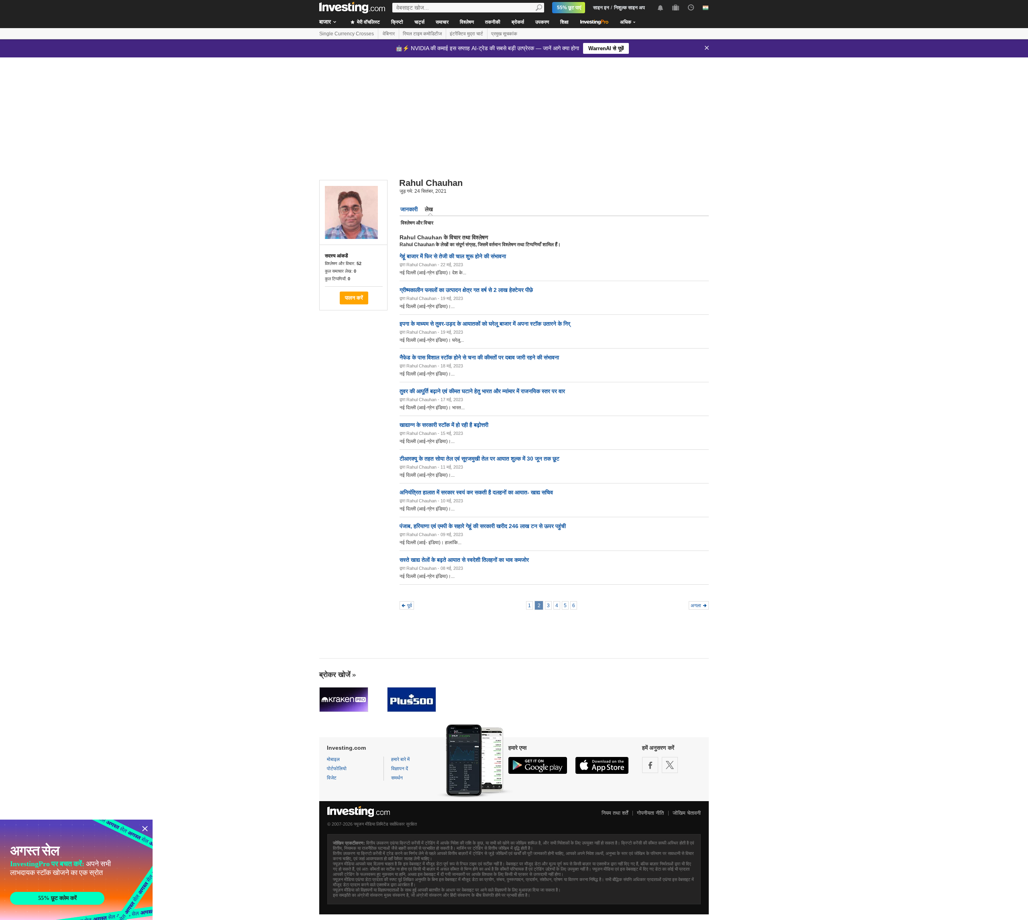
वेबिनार (389, 34)
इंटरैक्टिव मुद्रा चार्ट (466, 34)
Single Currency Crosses (346, 34)
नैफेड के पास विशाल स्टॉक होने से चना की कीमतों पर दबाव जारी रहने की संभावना (479, 357)
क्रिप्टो (397, 22)
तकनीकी (492, 22)
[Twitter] (670, 765)
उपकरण (542, 22)
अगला (696, 605)
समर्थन (397, 778)
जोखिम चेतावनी (687, 813)
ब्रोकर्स (518, 22)
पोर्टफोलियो (337, 768)
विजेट (332, 778)
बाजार (325, 21)
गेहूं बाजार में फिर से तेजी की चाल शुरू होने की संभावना (453, 256)
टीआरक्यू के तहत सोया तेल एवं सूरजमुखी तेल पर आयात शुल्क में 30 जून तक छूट (479, 458)
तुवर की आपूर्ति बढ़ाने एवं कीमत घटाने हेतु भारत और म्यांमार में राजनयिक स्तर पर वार (482, 391)
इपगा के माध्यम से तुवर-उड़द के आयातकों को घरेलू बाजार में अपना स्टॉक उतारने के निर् (485, 323)
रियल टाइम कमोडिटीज (422, 34)
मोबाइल (333, 759)
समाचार (442, 22)
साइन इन (601, 7)
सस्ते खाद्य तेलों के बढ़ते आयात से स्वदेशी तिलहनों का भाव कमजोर (464, 560)
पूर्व (409, 605)
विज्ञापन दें (399, 768)
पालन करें (354, 298)
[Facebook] (650, 765)
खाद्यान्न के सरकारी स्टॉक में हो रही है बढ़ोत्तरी (444, 425)
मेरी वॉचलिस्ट (368, 22)
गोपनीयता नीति (650, 813)
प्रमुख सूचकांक (504, 34)
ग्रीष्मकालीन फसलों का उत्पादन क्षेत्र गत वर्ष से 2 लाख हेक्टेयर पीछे (466, 290)
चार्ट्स (419, 22)
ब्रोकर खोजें (335, 675)
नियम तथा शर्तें (615, 813)
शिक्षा (564, 22)
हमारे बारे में (400, 759)
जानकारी (409, 209)
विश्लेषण (467, 22)
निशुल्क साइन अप (629, 7)
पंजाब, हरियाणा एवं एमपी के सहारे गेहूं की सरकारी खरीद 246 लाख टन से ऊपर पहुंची (483, 526)
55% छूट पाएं (569, 7)
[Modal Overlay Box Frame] (76, 870)
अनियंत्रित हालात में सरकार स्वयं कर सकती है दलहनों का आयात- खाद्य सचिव (476, 492)
